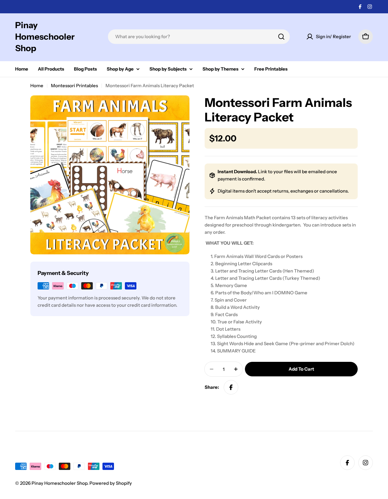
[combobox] (199, 36)
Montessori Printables (74, 85)
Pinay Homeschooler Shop (45, 36)
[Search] (281, 36)
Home (36, 85)
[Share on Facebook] (231, 387)
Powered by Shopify (110, 483)
